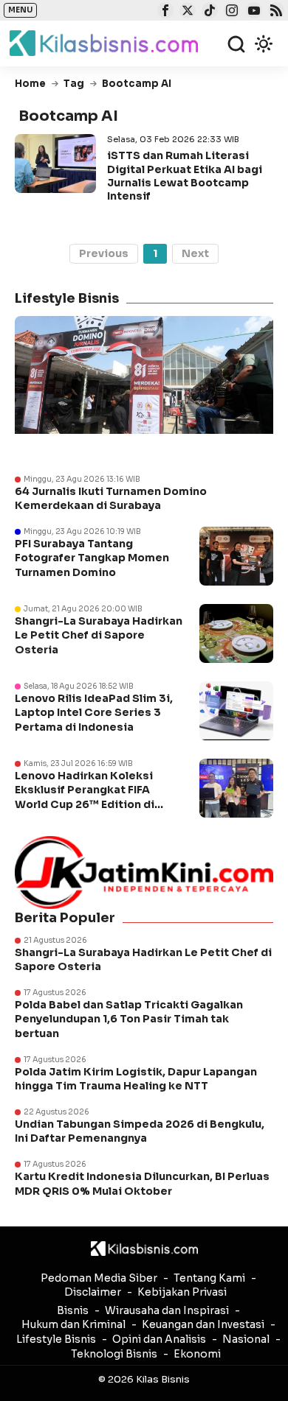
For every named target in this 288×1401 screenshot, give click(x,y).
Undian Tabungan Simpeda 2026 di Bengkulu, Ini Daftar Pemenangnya (139, 1131)
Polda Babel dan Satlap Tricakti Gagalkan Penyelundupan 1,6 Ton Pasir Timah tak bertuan (129, 1019)
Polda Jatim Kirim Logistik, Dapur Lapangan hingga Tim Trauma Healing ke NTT (136, 1079)
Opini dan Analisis (159, 1339)
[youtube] (252, 11)
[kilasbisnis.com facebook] (164, 11)
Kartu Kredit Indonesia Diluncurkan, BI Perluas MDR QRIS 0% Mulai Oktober (142, 1184)
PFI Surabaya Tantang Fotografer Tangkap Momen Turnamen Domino (92, 558)
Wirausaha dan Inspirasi (167, 1310)
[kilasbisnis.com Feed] (274, 11)
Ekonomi (197, 1353)
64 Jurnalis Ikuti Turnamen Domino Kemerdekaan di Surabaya (111, 499)
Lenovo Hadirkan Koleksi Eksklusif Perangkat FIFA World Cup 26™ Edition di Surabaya (84, 797)
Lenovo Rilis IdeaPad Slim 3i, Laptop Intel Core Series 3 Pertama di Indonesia (94, 713)
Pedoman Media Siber (99, 1278)
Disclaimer (92, 1292)
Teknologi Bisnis (114, 1353)
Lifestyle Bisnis (56, 1339)
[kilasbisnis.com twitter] (186, 11)
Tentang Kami (209, 1278)
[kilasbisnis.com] (144, 1248)
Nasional (246, 1339)
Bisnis (73, 1310)
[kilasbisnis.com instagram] (230, 11)
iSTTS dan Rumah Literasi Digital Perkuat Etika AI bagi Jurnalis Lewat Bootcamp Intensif (184, 176)
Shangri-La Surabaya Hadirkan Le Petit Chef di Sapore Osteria (98, 635)
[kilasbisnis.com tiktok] (208, 11)
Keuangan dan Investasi (203, 1324)
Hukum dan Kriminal (73, 1324)
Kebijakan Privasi (182, 1292)
